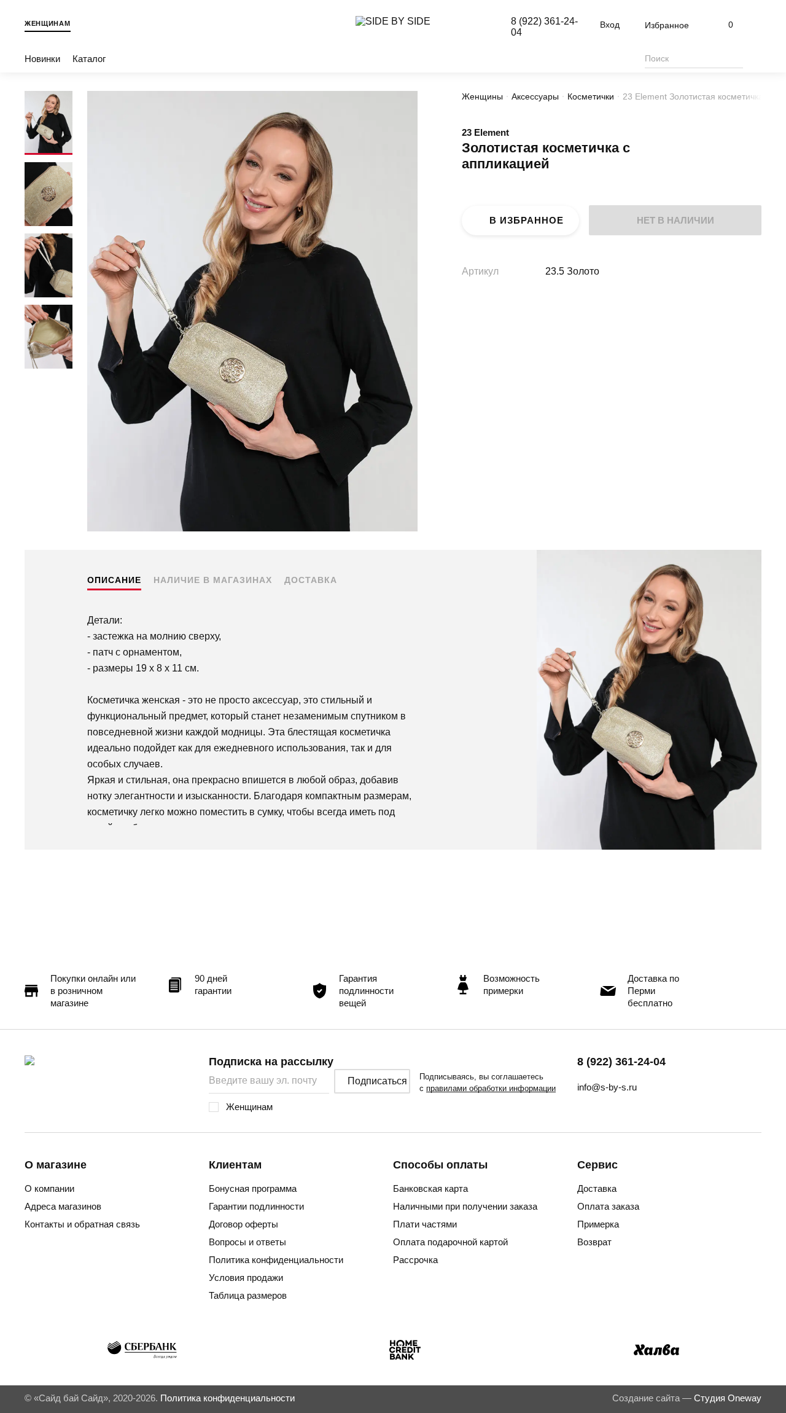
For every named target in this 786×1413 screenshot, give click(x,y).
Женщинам (48, 23)
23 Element (485, 132)
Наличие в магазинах (213, 580)
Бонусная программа (253, 1188)
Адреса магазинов (63, 1206)
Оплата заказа (608, 1206)
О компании (49, 1188)
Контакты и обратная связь (82, 1224)
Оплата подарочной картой (450, 1242)
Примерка (598, 1224)
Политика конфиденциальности (276, 1259)
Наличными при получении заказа (465, 1206)
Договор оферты (243, 1224)
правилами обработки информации (491, 1088)
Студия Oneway (727, 1398)
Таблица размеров (248, 1295)
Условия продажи (246, 1277)
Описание (114, 580)
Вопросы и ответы (247, 1242)
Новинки (42, 58)
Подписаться (377, 1081)
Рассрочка (415, 1259)
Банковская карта (430, 1188)
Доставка (310, 580)
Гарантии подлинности (256, 1206)
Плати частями (425, 1224)
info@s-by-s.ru (607, 1087)
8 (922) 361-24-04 (621, 1061)
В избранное (526, 220)
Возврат (594, 1242)
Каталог (89, 58)
